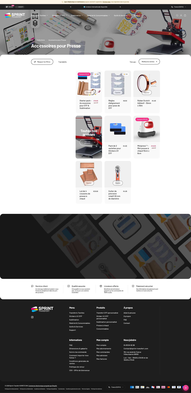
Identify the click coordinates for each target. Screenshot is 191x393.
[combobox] (178, 7)
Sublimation (74, 320)
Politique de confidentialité (26, 388)
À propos (127, 316)
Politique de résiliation (96, 388)
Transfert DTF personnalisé (107, 313)
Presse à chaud (102, 325)
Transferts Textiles (76, 313)
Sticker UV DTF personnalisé (102, 317)
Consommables (102, 329)
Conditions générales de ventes (79, 362)
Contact (127, 323)
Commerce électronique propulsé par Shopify (42, 386)
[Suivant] (120, 7)
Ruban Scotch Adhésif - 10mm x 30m (144, 103)
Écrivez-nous (106, 2)
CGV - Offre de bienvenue (79, 370)
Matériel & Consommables (79, 323)
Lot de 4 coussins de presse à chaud (85, 195)
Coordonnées (61, 388)
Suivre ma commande (78, 352)
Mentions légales (86, 388)
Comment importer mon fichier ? (79, 356)
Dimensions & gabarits (78, 348)
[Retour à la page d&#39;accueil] (32, 40)
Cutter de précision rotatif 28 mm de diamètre (114, 195)
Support (72, 330)
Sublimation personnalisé (106, 322)
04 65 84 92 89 (129, 345)
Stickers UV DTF (75, 316)
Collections (41, 40)
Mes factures (101, 359)
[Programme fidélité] (186, 388)
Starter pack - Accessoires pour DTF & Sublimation (86, 104)
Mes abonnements (103, 348)
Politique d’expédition (52, 388)
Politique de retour (76, 367)
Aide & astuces (130, 313)
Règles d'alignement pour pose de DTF (114, 104)
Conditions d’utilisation (39, 388)
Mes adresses (101, 355)
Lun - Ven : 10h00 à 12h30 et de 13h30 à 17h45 (136, 359)
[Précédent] (71, 7)
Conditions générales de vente (73, 388)
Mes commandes (103, 352)
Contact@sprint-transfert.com (136, 348)
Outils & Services (76, 326)
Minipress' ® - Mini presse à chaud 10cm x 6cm (143, 149)
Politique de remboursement (12, 388)
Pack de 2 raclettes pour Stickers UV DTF (114, 149)
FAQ (125, 320)
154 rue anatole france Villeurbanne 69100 (132, 353)
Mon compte (101, 345)
